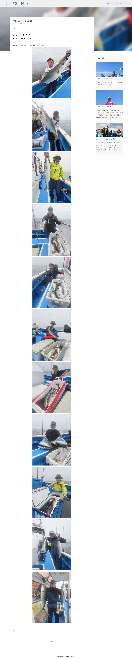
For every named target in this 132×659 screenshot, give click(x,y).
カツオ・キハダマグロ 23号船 (105, 139)
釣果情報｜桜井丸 (17, 3)
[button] (14, 28)
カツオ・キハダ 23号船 (103, 106)
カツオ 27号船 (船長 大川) (104, 78)
